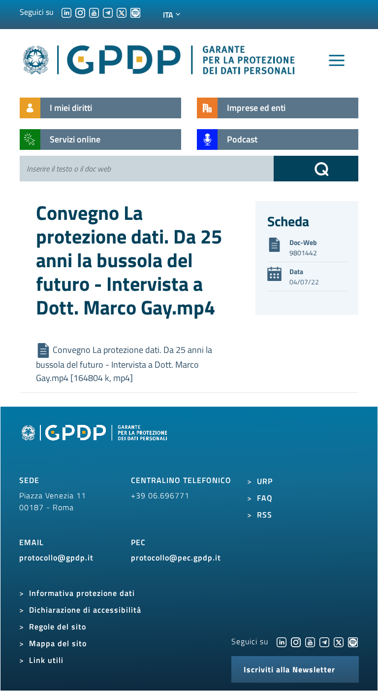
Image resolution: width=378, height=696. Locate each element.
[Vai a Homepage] (95, 444)
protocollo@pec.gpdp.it (176, 557)
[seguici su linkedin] (66, 12)
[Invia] (316, 168)
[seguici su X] (121, 12)
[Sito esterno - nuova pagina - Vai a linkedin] (281, 641)
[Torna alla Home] (159, 58)
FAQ (265, 498)
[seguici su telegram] (108, 12)
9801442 (303, 252)
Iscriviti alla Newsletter (289, 669)
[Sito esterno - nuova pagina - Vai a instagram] (296, 641)
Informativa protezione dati (82, 593)
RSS (264, 515)
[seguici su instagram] (80, 12)
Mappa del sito (58, 643)
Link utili (46, 660)
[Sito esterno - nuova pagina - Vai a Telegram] (324, 641)
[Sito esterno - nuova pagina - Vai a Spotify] (353, 641)
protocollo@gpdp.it (56, 557)
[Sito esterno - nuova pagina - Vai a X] (339, 641)
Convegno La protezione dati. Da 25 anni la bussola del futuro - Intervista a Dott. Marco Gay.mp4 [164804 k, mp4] (124, 364)
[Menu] (337, 61)
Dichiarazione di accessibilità (85, 610)
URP (265, 481)
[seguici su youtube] (94, 12)
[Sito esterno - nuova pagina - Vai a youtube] (310, 641)
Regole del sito (57, 626)
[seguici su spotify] (135, 12)
